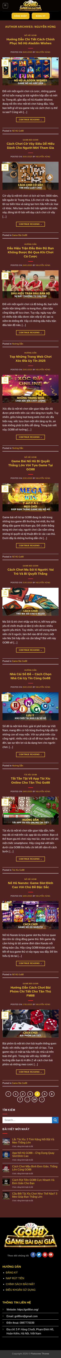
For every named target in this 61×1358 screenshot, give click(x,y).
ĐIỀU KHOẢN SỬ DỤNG (20, 1289)
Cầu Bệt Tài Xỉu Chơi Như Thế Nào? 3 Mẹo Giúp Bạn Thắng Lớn (34, 1195)
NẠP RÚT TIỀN (15, 1278)
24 (34, 1099)
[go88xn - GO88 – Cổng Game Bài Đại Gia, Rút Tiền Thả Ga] (30, 5)
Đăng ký (40, 16)
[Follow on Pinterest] (45, 1255)
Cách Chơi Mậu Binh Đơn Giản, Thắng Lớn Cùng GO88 (34, 1168)
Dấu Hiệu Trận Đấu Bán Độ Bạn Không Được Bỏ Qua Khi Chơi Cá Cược (30, 252)
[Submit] (55, 1120)
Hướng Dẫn (30, 244)
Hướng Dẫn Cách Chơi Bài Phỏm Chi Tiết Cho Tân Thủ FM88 (30, 991)
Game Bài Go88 (30, 140)
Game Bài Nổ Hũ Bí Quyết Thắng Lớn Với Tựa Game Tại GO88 (30, 465)
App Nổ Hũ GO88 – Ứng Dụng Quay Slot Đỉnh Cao (33, 1154)
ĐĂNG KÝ (12, 1272)
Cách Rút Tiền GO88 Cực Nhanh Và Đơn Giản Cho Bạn (33, 1181)
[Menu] (5, 5)
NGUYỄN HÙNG (45, 26)
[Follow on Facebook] (33, 1255)
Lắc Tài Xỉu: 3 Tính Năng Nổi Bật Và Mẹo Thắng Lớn (33, 1141)
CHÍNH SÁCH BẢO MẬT (20, 1284)
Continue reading (30, 120)
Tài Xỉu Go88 (30, 775)
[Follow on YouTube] (51, 1255)
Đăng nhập (20, 16)
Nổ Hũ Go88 (30, 35)
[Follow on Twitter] (39, 1255)
